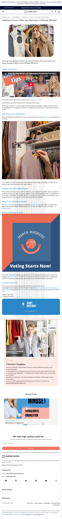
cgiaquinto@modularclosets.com (16, 383)
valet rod (45, 117)
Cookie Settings (56, 504)
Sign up (31, 448)
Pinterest (7, 290)
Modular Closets (36, 205)
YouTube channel (26, 290)
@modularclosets (13, 277)
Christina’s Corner (36, 100)
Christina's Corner (6, 17)
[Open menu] (3, 12)
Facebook (49, 288)
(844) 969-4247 (11, 476)
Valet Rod (7, 205)
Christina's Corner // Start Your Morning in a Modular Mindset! (35, 17)
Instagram (55, 288)
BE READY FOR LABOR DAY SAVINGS (31, 8)
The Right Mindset (16, 17)
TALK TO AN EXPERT (30, 311)
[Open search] (52, 12)
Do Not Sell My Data (55, 503)
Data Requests (47, 503)
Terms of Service (37, 514)
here (3, 291)
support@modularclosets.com (15, 473)
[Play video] (31, 41)
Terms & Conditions (38, 503)
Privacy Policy (30, 503)
